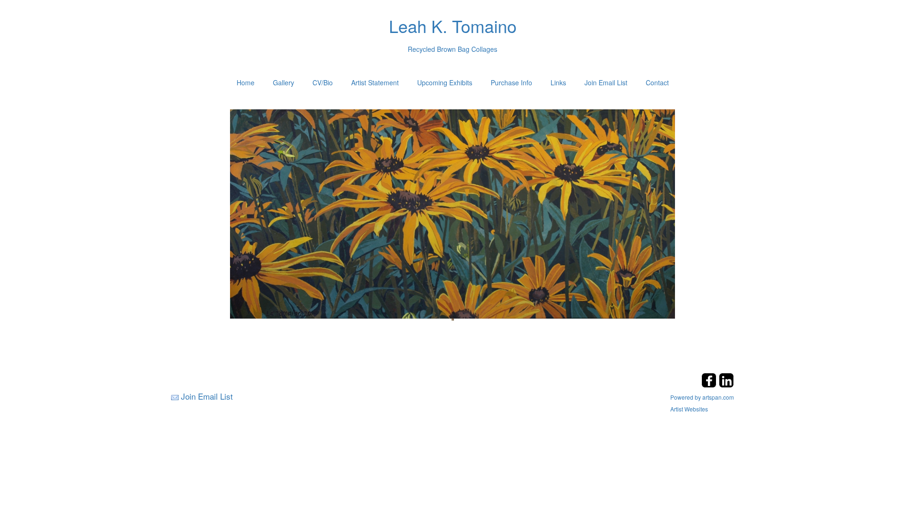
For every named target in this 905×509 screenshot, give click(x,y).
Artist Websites (689, 409)
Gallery (283, 82)
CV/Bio (323, 82)
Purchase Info (511, 82)
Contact (657, 82)
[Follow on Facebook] (710, 385)
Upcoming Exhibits (444, 82)
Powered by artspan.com (702, 397)
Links (558, 82)
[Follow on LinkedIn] (726, 385)
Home (246, 82)
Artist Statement (375, 82)
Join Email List (605, 82)
